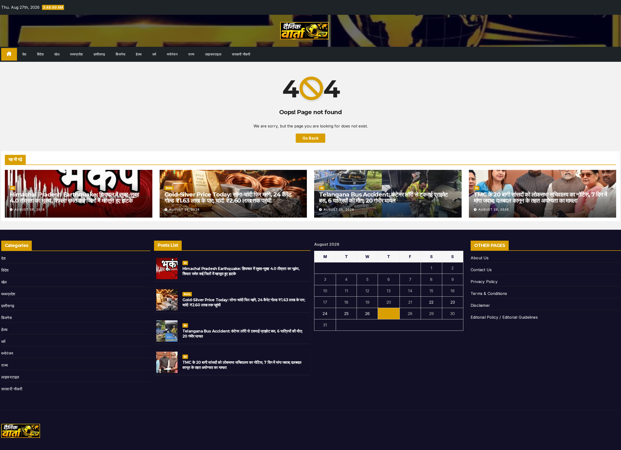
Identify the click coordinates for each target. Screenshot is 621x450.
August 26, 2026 (29, 209)
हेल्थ (139, 54)
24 (325, 313)
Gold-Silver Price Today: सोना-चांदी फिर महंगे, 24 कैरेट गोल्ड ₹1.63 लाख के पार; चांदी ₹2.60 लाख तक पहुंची (227, 197)
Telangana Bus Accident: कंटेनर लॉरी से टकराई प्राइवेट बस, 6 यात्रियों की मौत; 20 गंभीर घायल (383, 197)
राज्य (191, 54)
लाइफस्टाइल (213, 54)
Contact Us (481, 269)
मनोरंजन (172, 54)
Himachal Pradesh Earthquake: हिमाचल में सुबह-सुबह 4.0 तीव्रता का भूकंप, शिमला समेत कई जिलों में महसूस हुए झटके (74, 197)
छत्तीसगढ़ (99, 54)
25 (346, 313)
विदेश (40, 54)
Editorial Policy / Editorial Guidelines (504, 317)
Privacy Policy (484, 281)
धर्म (154, 54)
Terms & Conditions (489, 293)
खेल (56, 54)
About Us (480, 257)
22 (431, 302)
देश (24, 54)
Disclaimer (480, 305)
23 (452, 302)
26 (367, 313)
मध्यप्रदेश (76, 54)
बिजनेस (120, 54)
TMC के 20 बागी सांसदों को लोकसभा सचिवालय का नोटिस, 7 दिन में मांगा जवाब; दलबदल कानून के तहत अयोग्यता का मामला (540, 197)
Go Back (310, 138)
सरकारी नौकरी (241, 54)
